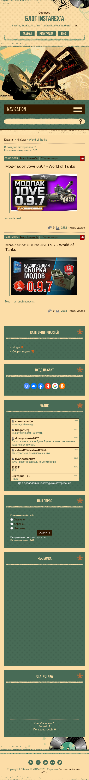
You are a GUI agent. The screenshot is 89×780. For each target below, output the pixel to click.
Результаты (17, 537)
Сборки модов (49, 158)
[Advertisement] (44, 615)
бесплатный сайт (69, 769)
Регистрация (46, 33)
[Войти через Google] (55, 386)
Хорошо (19, 523)
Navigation (16, 109)
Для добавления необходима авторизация (44, 483)
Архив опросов (36, 537)
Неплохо (19, 528)
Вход (63, 33)
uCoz (44, 772)
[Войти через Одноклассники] (62, 386)
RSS (75, 25)
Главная (27, 33)
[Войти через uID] (27, 386)
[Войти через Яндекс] (48, 386)
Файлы (21, 139)
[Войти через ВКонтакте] (34, 386)
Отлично (19, 519)
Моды (16, 347)
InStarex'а (44, 18)
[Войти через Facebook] (41, 386)
